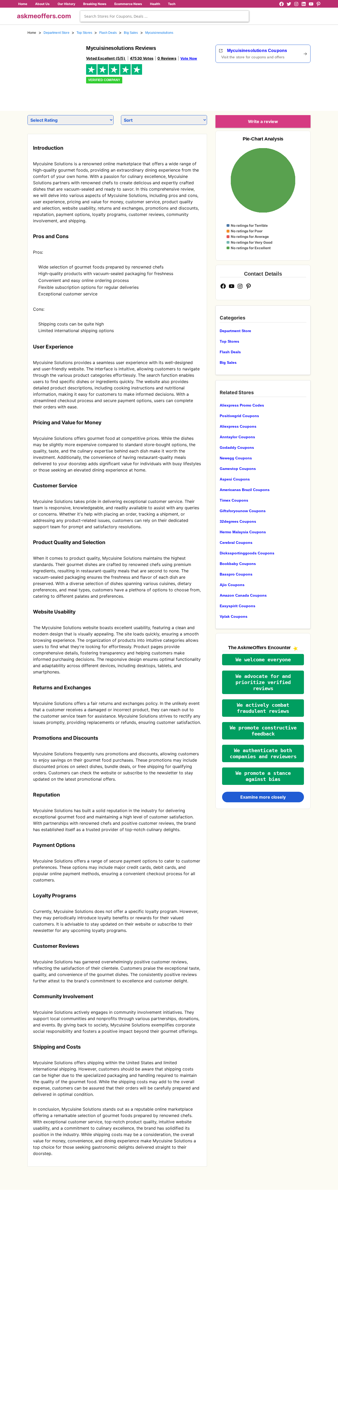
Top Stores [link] (84, 33)
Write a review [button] (263, 121)
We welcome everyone (263, 660)
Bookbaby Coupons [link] (238, 564)
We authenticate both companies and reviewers (263, 753)
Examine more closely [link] (263, 797)
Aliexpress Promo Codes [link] (242, 405)
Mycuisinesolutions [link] (159, 33)
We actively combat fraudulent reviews (263, 708)
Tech (171, 4)
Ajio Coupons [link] (232, 585)
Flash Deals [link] (108, 33)
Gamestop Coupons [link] (238, 468)
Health (155, 4)
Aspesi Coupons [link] (235, 479)
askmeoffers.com (44, 16)
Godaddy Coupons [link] (237, 447)
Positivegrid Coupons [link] (239, 416)
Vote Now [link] (188, 58)
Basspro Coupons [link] (236, 574)
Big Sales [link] (131, 33)
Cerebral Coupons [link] (236, 542)
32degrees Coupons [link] (238, 521)
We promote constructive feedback (263, 731)
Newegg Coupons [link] (236, 458)
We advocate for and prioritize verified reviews (263, 682)
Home (22, 4)
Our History (66, 4)
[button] (263, 659)
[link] (53, 71)
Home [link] (31, 33)
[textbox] (164, 16)
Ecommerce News (128, 4)
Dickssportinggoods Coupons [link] (247, 553)
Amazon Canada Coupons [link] (243, 595)
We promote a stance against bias (263, 776)
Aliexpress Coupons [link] (238, 426)
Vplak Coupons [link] (233, 616)
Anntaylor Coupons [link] (237, 437)
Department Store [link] (56, 33)
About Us (42, 4)
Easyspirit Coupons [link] (237, 606)
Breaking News (94, 4)
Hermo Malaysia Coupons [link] (243, 532)
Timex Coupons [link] (234, 500)
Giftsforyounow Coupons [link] (243, 511)
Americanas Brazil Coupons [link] (245, 490)
